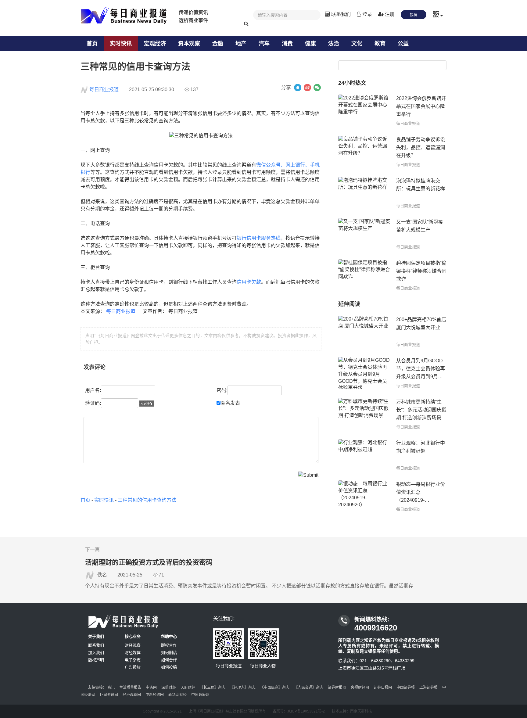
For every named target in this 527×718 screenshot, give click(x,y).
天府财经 (188, 687)
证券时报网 (337, 687)
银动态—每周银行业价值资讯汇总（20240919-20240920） (420, 493)
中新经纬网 (154, 695)
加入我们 (96, 652)
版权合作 (169, 645)
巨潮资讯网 (109, 695)
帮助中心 (169, 636)
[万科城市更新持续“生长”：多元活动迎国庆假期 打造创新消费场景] (364, 414)
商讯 (111, 687)
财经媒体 (133, 652)
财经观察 (133, 645)
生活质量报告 (130, 687)
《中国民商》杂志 (274, 687)
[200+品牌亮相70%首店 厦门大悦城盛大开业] (364, 332)
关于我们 (96, 636)
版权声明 (96, 660)
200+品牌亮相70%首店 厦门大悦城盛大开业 (421, 323)
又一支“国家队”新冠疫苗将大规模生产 (419, 225)
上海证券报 (428, 687)
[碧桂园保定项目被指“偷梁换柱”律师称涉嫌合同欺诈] (364, 275)
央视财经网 (360, 687)
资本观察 (189, 44)
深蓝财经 (168, 687)
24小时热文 (352, 83)
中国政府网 (200, 695)
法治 (333, 44)
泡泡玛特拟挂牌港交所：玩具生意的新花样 (420, 184)
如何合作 (169, 660)
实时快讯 (121, 44)
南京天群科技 (361, 711)
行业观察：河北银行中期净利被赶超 (420, 447)
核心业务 (133, 636)
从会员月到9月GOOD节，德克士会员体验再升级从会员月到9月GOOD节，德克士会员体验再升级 (420, 369)
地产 (240, 44)
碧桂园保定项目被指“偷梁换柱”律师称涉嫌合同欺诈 (421, 271)
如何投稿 (169, 667)
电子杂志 (133, 660)
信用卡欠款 (249, 282)
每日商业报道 (104, 89)
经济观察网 (132, 695)
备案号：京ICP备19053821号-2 (299, 711)
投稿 (413, 15)
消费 (287, 44)
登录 (366, 14)
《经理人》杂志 (243, 687)
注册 (389, 14)
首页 (92, 44)
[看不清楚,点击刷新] (146, 403)
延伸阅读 (349, 304)
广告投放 (133, 667)
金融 (217, 44)
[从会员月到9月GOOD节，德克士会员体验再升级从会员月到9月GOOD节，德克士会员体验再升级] (364, 373)
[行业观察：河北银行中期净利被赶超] (364, 455)
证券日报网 (383, 687)
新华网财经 (177, 695)
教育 (380, 44)
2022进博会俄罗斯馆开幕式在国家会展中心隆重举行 (421, 106)
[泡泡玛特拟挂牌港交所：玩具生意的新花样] (364, 193)
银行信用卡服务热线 (259, 238)
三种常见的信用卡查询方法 (147, 500)
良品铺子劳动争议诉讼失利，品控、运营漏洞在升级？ (420, 147)
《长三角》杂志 (212, 687)
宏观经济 (155, 44)
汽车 (264, 44)
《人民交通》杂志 (308, 687)
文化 (356, 44)
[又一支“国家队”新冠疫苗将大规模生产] (364, 234)
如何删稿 (169, 652)
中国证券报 (405, 687)
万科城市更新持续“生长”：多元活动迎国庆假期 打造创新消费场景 (421, 409)
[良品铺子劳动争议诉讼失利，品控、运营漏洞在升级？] (364, 152)
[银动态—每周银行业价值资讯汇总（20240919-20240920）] (364, 496)
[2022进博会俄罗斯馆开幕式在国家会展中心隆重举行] (364, 111)
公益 (403, 44)
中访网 (151, 687)
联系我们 (340, 14)
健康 (310, 44)
